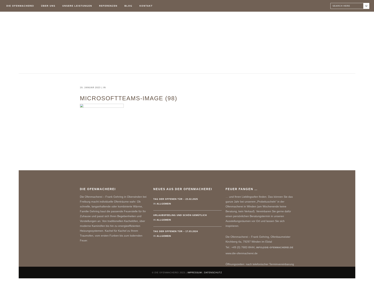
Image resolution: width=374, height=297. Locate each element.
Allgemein (164, 204)
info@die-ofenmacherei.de (274, 247)
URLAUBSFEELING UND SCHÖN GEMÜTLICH (180, 215)
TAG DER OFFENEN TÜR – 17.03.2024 (175, 231)
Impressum (194, 272)
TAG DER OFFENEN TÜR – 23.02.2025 (175, 199)
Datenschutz (213, 272)
